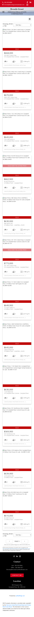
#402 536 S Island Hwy (16, 98)
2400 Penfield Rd (14, 350)
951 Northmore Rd (16, 434)
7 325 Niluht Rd (16, 392)
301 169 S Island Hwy (16, 266)
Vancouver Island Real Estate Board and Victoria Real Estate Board (16, 548)
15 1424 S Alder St (13, 308)
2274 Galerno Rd (13, 476)
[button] (7, 2)
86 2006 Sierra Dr (13, 518)
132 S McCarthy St (16, 140)
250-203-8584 (8, 2)
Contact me (17, 575)
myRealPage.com (20, 595)
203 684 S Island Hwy (16, 56)
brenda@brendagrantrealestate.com (14, 4)
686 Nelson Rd (14, 224)
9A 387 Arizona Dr (13, 182)
